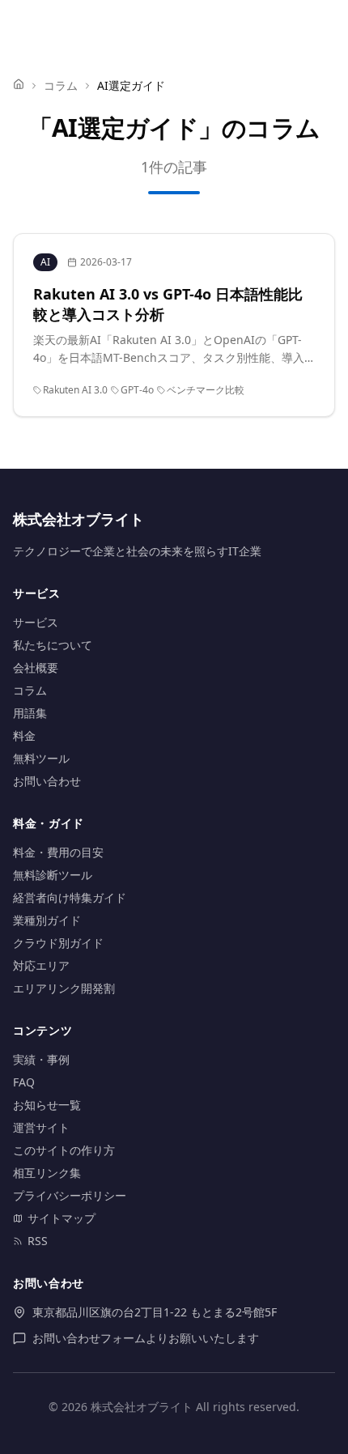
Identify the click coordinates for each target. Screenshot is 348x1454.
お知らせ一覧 (47, 1104)
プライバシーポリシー (69, 1195)
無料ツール (41, 758)
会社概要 (35, 667)
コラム (61, 85)
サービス (35, 622)
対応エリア (41, 965)
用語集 (30, 713)
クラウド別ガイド (58, 942)
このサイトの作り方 (64, 1150)
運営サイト (41, 1127)
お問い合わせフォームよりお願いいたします (145, 1338)
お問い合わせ (47, 781)
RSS (38, 1240)
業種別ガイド (47, 920)
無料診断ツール (52, 874)
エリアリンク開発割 (64, 988)
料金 (24, 735)
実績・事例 (41, 1059)
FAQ (24, 1082)
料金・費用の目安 (58, 852)
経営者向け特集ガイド (69, 897)
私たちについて (52, 645)
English (277, 25)
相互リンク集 (47, 1172)
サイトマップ (61, 1218)
